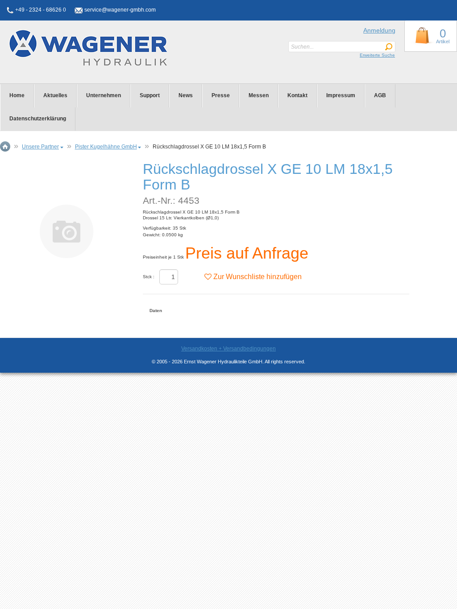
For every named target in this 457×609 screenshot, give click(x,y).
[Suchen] (389, 47)
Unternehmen (103, 95)
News (186, 95)
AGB (380, 95)
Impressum (340, 95)
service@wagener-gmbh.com (120, 10)
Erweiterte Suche (377, 55)
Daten (156, 310)
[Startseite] (66, 47)
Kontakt (297, 95)
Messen (259, 95)
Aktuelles (55, 95)
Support (150, 95)
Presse (221, 95)
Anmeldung (379, 30)
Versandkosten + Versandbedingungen (228, 349)
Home (17, 95)
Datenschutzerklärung (37, 118)
